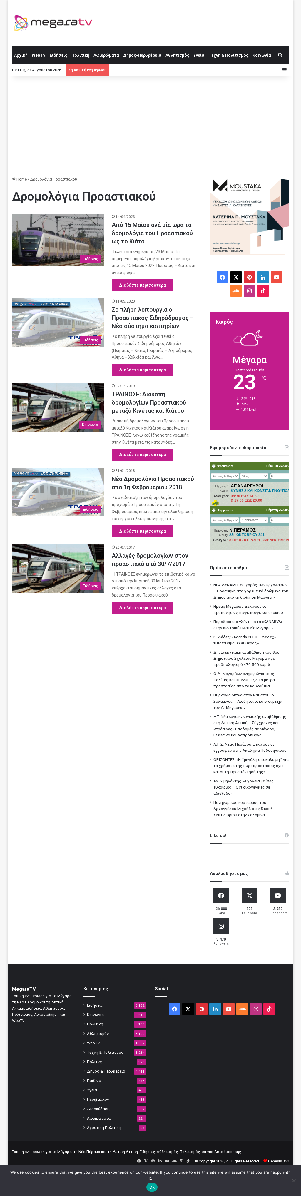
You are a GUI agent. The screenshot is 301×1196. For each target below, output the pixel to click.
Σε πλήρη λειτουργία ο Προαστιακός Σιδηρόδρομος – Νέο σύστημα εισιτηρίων (153, 318)
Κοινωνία (261, 55)
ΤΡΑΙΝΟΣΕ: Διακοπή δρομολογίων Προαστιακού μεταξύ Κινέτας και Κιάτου (149, 402)
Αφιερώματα (106, 55)
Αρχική (21, 55)
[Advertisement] (151, 126)
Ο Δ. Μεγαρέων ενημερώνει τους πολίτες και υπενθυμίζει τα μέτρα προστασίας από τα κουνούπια (244, 679)
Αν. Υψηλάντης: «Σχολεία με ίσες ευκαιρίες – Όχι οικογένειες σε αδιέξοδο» (243, 787)
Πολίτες (94, 1061)
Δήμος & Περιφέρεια (106, 1071)
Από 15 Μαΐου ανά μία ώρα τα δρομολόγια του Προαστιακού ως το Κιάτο (152, 233)
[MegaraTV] (55, 23)
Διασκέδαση (98, 1108)
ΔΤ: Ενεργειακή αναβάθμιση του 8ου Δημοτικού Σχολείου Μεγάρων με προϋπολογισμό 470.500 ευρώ (246, 658)
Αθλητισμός (177, 55)
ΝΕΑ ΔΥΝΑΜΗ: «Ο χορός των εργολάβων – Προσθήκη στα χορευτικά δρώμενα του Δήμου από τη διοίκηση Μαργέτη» (250, 590)
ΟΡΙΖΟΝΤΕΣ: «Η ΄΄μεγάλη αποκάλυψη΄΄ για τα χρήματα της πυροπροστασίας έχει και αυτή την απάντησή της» (251, 765)
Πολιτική (80, 55)
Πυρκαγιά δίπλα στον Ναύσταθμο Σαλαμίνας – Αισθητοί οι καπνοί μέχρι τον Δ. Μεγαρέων (247, 701)
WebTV (39, 55)
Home (21, 179)
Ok (152, 1187)
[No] (294, 1180)
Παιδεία (94, 1080)
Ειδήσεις (58, 55)
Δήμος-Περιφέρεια (142, 55)
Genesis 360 (278, 1161)
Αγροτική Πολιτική (104, 1127)
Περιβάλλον (98, 1099)
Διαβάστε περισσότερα (142, 285)
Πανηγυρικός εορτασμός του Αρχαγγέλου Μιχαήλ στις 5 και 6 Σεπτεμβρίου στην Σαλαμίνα (243, 808)
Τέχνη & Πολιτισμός (228, 55)
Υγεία (198, 55)
